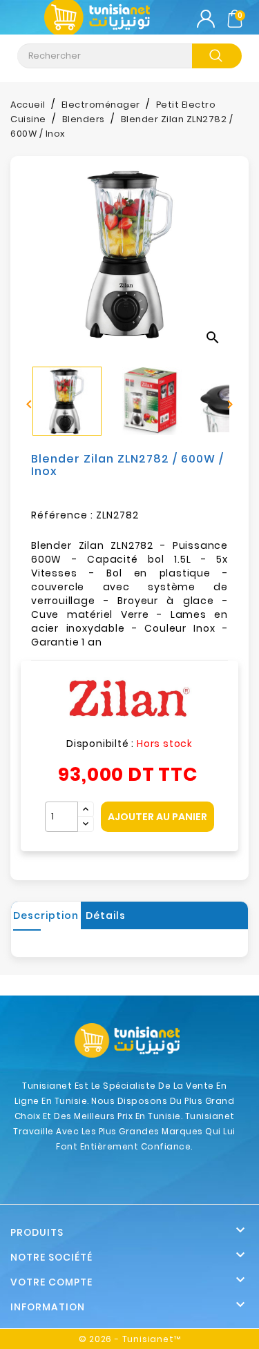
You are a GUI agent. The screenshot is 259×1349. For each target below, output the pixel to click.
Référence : (62, 515)
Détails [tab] (106, 915)
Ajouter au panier (157, 817)
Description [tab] (46, 915)
